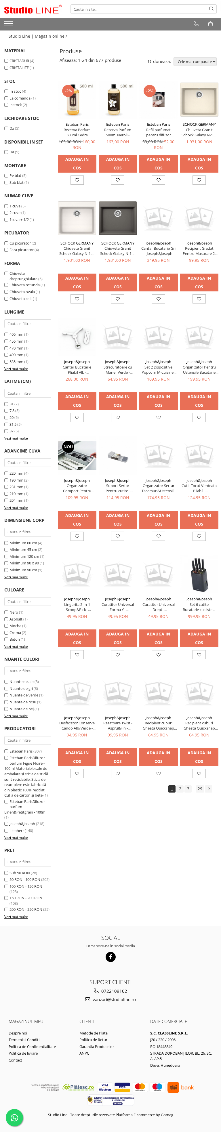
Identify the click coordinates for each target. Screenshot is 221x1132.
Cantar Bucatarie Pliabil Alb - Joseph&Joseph (77, 369)
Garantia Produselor (96, 1046)
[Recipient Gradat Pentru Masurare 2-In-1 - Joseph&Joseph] (199, 218)
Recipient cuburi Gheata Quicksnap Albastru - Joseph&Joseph (199, 725)
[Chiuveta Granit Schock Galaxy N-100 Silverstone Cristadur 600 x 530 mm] (118, 218)
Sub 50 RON (19, 872)
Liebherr (16, 830)
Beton (14, 639)
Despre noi (18, 1033)
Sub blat (16, 182)
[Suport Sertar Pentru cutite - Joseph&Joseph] (118, 455)
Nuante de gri (21, 688)
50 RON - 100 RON (24, 879)
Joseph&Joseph (22, 823)
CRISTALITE (19, 67)
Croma (15, 632)
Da (11, 128)
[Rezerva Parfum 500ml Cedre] (77, 100)
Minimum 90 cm (23, 569)
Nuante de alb (21, 681)
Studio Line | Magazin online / (38, 36)
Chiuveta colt (20, 298)
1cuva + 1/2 (19, 219)
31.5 (12, 424)
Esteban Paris (21, 751)
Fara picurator (21, 249)
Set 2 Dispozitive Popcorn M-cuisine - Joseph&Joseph (159, 369)
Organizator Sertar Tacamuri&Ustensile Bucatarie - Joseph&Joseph (159, 488)
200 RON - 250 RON (25, 909)
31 (11, 403)
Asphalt (15, 619)
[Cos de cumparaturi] (210, 24)
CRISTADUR (19, 60)
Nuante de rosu (22, 702)
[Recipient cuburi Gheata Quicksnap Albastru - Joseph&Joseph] (199, 693)
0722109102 (113, 991)
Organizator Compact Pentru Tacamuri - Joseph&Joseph (77, 488)
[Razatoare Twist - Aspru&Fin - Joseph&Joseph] (118, 693)
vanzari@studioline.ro (114, 999)
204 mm (16, 500)
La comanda (20, 98)
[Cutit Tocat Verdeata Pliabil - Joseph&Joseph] (199, 455)
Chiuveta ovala (22, 291)
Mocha (15, 625)
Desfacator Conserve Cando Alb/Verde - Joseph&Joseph (77, 725)
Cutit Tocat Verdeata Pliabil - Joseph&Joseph (199, 488)
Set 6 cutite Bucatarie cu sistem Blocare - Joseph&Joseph (199, 607)
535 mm (16, 361)
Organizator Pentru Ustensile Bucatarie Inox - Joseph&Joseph (199, 369)
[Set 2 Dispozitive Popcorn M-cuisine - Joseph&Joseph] (158, 337)
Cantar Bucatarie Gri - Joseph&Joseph (158, 251)
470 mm (16, 348)
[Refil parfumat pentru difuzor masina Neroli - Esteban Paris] (158, 100)
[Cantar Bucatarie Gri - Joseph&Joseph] (158, 218)
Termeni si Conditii (24, 1039)
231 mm (16, 486)
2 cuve (14, 212)
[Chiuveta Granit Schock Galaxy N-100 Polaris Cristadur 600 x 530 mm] (77, 218)
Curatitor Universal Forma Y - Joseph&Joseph (118, 607)
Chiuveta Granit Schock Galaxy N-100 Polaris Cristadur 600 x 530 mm (77, 251)
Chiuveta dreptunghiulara (23, 276)
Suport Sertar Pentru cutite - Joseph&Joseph (118, 488)
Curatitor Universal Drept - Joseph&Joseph (158, 607)
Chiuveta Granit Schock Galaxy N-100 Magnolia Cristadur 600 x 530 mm (199, 132)
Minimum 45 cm (23, 549)
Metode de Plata (93, 1033)
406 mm (16, 334)
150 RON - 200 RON (25, 897)
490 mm (16, 354)
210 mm (16, 493)
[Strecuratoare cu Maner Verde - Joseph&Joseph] (118, 337)
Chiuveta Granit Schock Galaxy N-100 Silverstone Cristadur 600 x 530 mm (118, 251)
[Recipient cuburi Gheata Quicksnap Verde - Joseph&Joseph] (158, 693)
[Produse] (9, 25)
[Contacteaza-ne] (196, 24)
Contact (15, 1060)
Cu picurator (20, 243)
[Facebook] (111, 957)
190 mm (16, 480)
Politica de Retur (93, 1039)
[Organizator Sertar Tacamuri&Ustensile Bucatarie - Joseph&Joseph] (158, 455)
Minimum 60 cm (23, 542)
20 (11, 417)
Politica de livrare (23, 1053)
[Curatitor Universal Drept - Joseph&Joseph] (158, 574)
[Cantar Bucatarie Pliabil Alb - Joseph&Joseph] (77, 337)
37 (11, 431)
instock (15, 104)
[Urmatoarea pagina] (208, 789)
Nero (13, 612)
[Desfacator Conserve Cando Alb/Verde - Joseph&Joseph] (77, 693)
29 (200, 788)
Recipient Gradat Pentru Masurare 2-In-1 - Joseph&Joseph (199, 251)
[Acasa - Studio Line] (33, 9)
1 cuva (14, 206)
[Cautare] (211, 9)
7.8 (11, 410)
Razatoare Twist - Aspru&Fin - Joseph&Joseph (117, 725)
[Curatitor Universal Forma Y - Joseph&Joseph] (118, 574)
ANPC (84, 1053)
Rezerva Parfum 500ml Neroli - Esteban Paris (117, 132)
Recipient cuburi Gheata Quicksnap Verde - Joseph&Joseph (158, 725)
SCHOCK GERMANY (199, 124)
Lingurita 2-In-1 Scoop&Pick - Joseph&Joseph (77, 607)
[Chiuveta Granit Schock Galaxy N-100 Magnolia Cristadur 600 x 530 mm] (199, 100)
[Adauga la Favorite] (77, 180)
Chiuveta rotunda (24, 284)
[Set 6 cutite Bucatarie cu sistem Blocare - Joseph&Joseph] (199, 574)
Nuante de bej (21, 708)
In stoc (15, 91)
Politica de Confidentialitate (32, 1046)
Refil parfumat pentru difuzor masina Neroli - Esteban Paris (158, 132)
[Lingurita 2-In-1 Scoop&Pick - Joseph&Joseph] (77, 574)
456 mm (16, 341)
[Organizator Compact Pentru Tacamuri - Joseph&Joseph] (77, 455)
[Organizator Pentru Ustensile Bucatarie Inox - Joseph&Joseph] (199, 337)
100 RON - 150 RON (25, 886)
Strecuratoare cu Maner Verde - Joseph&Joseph (118, 369)
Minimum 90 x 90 (24, 563)
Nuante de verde (23, 695)
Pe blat (15, 175)
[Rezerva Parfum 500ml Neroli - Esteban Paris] (118, 100)
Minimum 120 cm (24, 556)
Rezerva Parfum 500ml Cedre (77, 132)
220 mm (16, 473)
